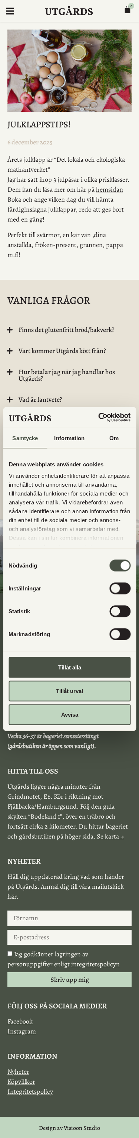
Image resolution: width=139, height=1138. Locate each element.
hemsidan (109, 189)
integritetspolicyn (95, 964)
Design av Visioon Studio (69, 1128)
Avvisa (69, 714)
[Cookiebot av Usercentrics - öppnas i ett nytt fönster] (98, 417)
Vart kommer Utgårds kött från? (62, 350)
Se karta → (110, 836)
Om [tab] (114, 438)
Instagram (21, 1031)
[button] (68, 329)
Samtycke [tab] (25, 438)
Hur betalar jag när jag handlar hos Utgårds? (67, 375)
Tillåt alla (69, 667)
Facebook (20, 1021)
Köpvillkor (21, 1081)
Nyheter (18, 1071)
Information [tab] (69, 438)
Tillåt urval (69, 691)
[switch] (119, 588)
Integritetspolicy (30, 1091)
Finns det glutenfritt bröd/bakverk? (67, 329)
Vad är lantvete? (40, 399)
